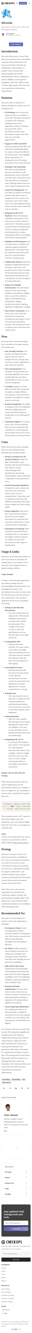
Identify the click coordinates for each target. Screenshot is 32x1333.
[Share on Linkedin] (16, 1088)
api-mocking (16, 1079)
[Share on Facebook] (10, 1088)
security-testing (7, 1298)
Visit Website (16, 44)
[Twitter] (4, 1131)
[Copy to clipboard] (28, 1088)
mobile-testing (6, 1302)
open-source (6, 1082)
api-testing (6, 1079)
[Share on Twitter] (4, 1088)
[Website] (6, 1131)
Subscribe (23, 3)
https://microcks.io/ (21, 843)
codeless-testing (7, 1295)
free (23, 1079)
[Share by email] (22, 1088)
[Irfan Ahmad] (3, 34)
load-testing (6, 1292)
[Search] (16, 3)
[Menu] (29, 3)
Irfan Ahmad (10, 33)
